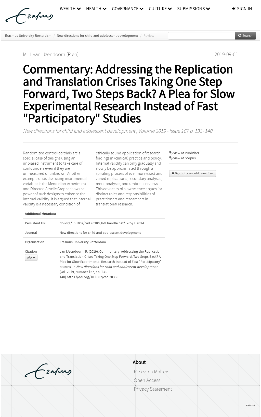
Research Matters (151, 372)
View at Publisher (186, 153)
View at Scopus (184, 158)
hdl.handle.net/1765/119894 (122, 223)
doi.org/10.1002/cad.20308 (80, 223)
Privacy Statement (153, 389)
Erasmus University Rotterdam (28, 36)
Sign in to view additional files (193, 173)
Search (247, 36)
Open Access (147, 380)
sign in (244, 8)
